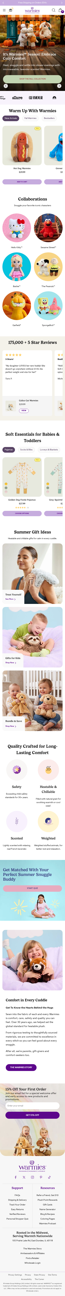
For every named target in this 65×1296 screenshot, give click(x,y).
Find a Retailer (32, 1258)
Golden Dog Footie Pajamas (22, 500)
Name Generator (47, 1209)
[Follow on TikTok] (49, 1177)
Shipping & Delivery (17, 1200)
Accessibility (26, 1279)
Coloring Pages (47, 1219)
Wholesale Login (32, 1263)
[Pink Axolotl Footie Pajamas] (6, 491)
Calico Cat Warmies (28, 400)
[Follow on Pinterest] (41, 1177)
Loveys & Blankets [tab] (49, 450)
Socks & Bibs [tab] (26, 450)
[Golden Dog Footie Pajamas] (47, 484)
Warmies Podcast (47, 1224)
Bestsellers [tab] (49, 118)
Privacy (28, 1275)
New (38, 129)
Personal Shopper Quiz (17, 1219)
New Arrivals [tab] (11, 118)
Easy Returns (17, 1209)
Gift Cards (47, 1205)
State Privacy (39, 1275)
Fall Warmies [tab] (30, 118)
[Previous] (6, 86)
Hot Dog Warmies (22, 168)
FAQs (17, 1195)
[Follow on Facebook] (15, 1177)
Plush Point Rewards (47, 1200)
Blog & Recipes (47, 1214)
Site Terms (52, 1275)
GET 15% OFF (32, 1115)
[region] (32, 53)
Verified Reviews (17, 1214)
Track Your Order (17, 1205)
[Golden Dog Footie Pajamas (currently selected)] (6, 484)
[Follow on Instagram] (32, 1177)
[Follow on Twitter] (24, 1177)
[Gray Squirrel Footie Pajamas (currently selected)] (47, 488)
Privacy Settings (15, 1275)
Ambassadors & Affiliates (32, 1253)
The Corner (39, 1279)
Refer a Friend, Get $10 (47, 1195)
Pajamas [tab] (9, 450)
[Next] (59, 86)
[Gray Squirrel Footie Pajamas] (6, 488)
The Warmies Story (21, 1067)
